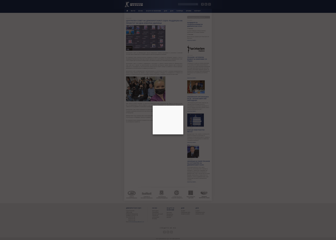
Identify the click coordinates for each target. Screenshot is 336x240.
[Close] (183, 105)
